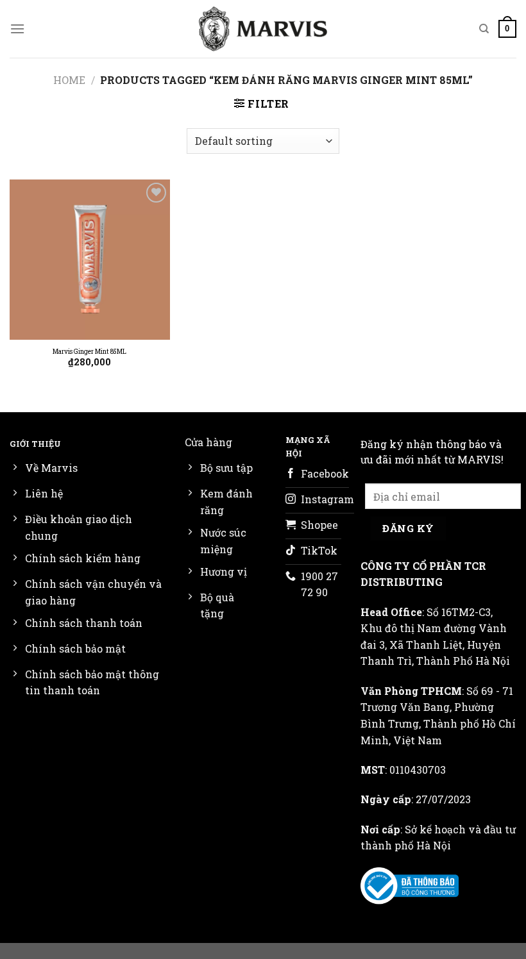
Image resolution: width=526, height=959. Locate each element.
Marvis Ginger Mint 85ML (89, 351)
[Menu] (17, 28)
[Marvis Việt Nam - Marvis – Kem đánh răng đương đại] (263, 28)
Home (69, 80)
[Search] (484, 29)
